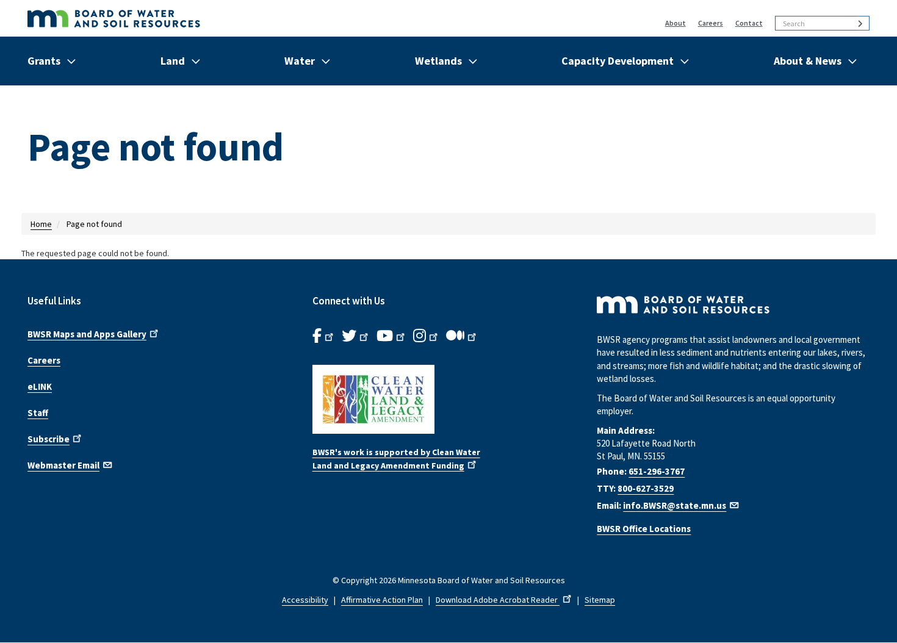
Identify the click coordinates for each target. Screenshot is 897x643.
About (675, 22)
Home (41, 223)
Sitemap (600, 599)
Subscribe (48, 439)
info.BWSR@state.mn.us (674, 505)
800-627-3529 (646, 488)
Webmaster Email (63, 465)
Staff (37, 412)
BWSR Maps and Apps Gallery (86, 334)
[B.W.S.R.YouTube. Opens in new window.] (391, 336)
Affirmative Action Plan (382, 599)
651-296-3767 (657, 471)
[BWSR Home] (259, 18)
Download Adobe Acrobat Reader (498, 599)
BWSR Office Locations (644, 528)
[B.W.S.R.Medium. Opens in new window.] (462, 336)
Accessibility (305, 599)
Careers (710, 22)
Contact (749, 22)
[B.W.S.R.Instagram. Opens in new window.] (426, 336)
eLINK (39, 386)
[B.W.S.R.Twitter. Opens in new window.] (356, 336)
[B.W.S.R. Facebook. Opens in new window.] (324, 336)
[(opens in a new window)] (448, 399)
